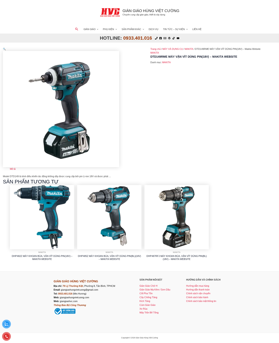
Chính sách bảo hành (197, 297)
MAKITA (189, 49)
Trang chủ (155, 49)
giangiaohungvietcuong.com (71, 297)
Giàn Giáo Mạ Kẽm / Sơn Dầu (155, 289)
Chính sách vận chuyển (198, 293)
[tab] (13, 169)
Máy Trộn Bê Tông (149, 312)
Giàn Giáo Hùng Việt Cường (150, 11)
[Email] (165, 38)
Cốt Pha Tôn (146, 293)
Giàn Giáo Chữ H (149, 286)
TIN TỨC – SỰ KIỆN (174, 29)
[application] (96, 29)
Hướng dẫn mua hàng (197, 286)
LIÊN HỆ (197, 29)
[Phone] (156, 38)
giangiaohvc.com (65, 301)
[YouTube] (178, 38)
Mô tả (13, 169)
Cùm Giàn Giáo (147, 305)
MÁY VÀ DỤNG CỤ (172, 49)
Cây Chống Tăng (148, 297)
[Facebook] (160, 38)
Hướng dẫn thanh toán (198, 289)
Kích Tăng (145, 301)
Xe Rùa (143, 309)
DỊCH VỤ (153, 29)
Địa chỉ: (58, 286)
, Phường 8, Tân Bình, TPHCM (88, 286)
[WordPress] (169, 38)
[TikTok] (173, 38)
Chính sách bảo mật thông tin (201, 301)
